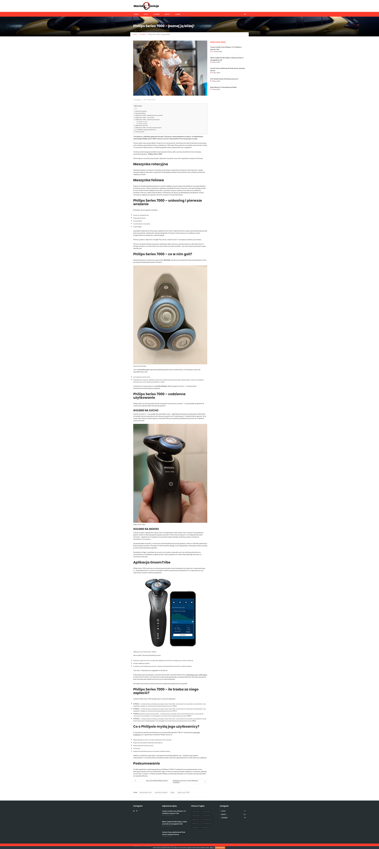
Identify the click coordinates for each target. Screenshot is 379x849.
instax (195, 819)
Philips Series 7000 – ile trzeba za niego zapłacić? (148, 127)
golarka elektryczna (146, 792)
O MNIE (177, 14)
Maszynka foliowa (140, 113)
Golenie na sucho (142, 121)
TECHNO (156, 14)
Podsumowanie (140, 132)
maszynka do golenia (161, 792)
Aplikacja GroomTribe (142, 125)
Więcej (212, 847)
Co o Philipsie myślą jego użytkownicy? (146, 129)
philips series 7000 (183, 792)
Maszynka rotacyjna (141, 111)
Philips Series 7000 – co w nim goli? (145, 117)
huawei (196, 815)
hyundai (207, 815)
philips (172, 792)
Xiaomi (205, 827)
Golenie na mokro (142, 123)
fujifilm (206, 811)
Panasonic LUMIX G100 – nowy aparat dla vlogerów (185, 781)
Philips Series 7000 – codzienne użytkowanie (148, 119)
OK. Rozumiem (220, 847)
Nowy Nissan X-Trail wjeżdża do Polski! (223, 87)
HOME (136, 14)
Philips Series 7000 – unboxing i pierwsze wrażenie (149, 115)
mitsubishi (206, 823)
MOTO (167, 14)
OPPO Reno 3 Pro (192, 675)
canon (195, 811)
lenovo (195, 823)
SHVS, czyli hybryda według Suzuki (157, 780)
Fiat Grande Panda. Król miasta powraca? (224, 79)
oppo (195, 827)
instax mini (207, 819)
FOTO (146, 14)
